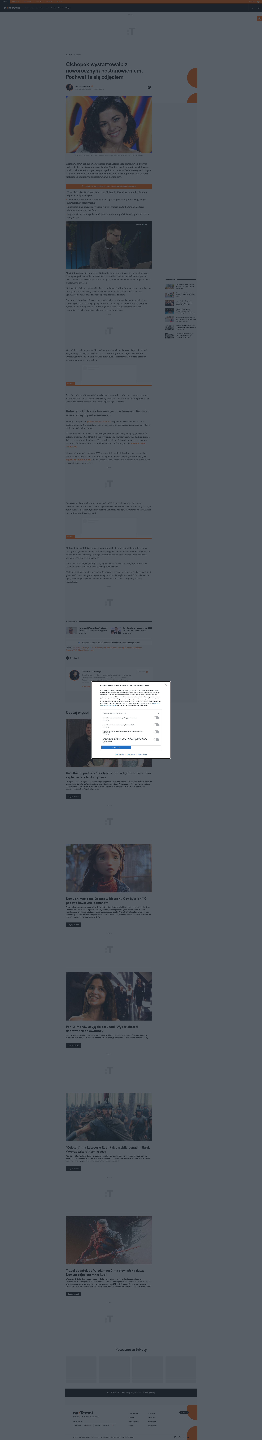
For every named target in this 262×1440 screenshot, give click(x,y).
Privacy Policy (142, 754)
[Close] (166, 685)
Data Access (131, 754)
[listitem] (131, 713)
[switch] (156, 717)
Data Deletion (119, 754)
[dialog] (131, 720)
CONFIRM (116, 747)
